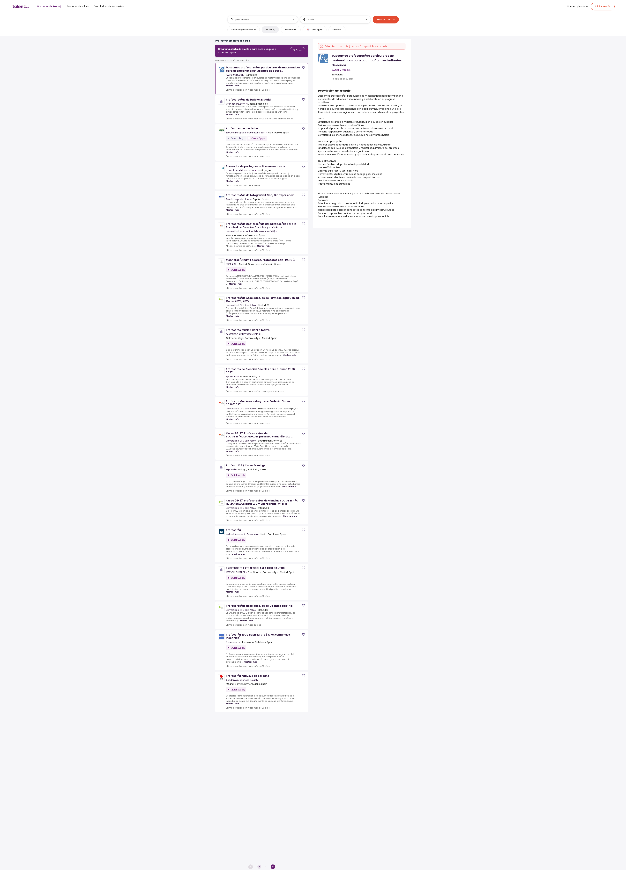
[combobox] (262, 19)
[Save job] (303, 67)
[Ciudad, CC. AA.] (332, 19)
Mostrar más (232, 85)
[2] (273, 866)
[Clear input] (293, 19)
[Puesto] (260, 19)
